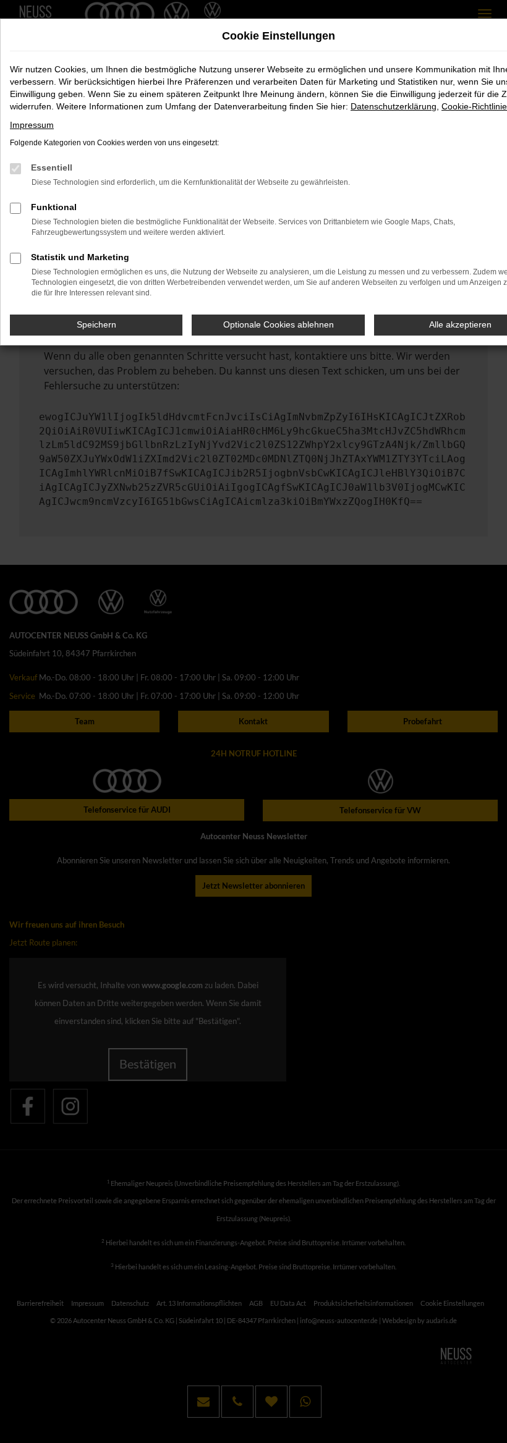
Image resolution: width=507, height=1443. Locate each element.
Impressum (32, 125)
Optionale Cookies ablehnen (278, 324)
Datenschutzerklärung (394, 106)
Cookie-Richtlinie (474, 106)
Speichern (96, 324)
